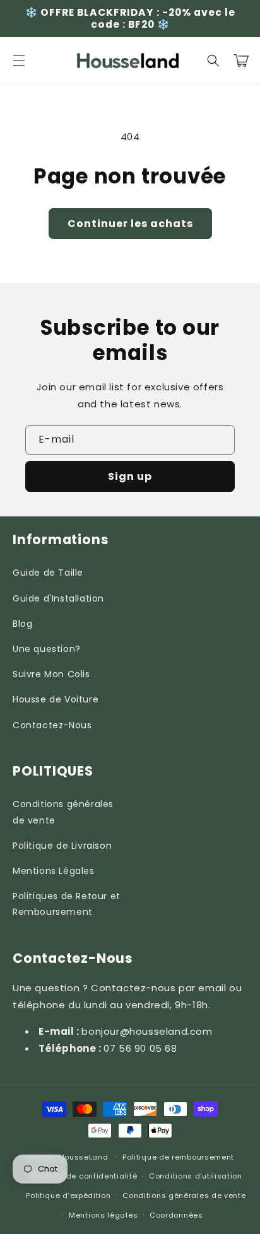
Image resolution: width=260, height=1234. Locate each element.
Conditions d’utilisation (195, 1176)
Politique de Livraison (62, 845)
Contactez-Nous (52, 725)
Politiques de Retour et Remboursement (67, 904)
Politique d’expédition (68, 1195)
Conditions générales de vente (63, 812)
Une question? (47, 649)
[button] (19, 60)
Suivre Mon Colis (51, 674)
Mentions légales (103, 1215)
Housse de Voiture (55, 699)
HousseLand (84, 1156)
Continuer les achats (130, 223)
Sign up (130, 476)
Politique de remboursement (178, 1157)
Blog (22, 623)
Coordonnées (176, 1215)
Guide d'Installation (58, 598)
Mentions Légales (54, 870)
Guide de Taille (48, 572)
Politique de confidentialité (84, 1176)
